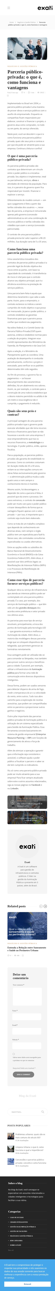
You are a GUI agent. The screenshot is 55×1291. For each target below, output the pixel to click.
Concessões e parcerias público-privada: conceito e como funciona (30, 1161)
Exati (9, 92)
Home (11, 22)
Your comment (18, 985)
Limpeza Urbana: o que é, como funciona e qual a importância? (29, 1149)
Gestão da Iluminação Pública (23, 1227)
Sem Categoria (16, 1240)
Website (15, 1040)
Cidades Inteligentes (19, 1222)
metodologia (34, 442)
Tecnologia (30, 815)
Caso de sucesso (17, 1217)
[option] (27, 934)
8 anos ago (14, 92)
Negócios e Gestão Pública (26, 22)
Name (14, 1011)
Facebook (36, 785)
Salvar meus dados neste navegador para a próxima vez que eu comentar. (27, 1058)
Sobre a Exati (15, 1245)
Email (14, 1025)
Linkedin (14, 788)
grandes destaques (28, 607)
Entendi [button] (27, 1284)
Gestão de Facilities (18, 1231)
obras (34, 180)
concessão (40, 500)
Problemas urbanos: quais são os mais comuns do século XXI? (30, 1136)
